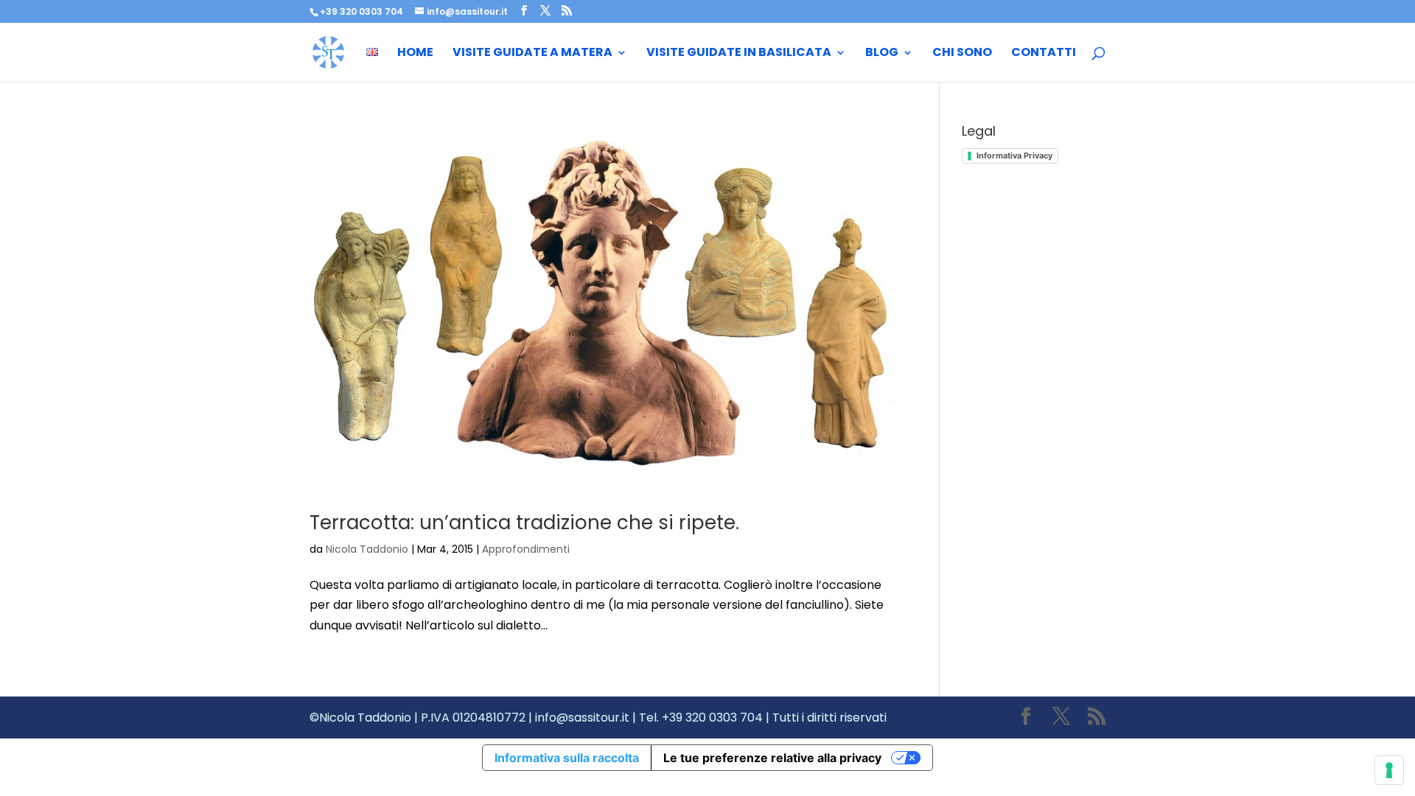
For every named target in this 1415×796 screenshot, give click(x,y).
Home (415, 53)
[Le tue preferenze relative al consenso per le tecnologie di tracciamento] (1389, 770)
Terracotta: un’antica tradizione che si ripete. (524, 522)
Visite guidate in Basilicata (738, 53)
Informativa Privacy (1014, 155)
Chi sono (962, 53)
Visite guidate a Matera (532, 53)
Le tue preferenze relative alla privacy (772, 757)
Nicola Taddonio (367, 549)
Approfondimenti (526, 549)
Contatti (1043, 53)
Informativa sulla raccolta (567, 757)
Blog (881, 53)
